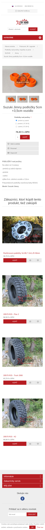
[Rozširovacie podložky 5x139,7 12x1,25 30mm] (22, 230)
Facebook (22, 499)
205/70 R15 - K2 (9, 437)
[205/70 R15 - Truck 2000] (22, 352)
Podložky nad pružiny (22, 117)
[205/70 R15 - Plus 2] (22, 291)
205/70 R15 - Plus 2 (11, 314)
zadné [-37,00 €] (23, 126)
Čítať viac (40, 527)
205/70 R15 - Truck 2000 (13, 375)
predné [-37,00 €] (23, 123)
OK (32, 527)
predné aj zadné (23, 120)
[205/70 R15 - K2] (22, 413)
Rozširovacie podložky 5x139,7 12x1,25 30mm (21, 253)
